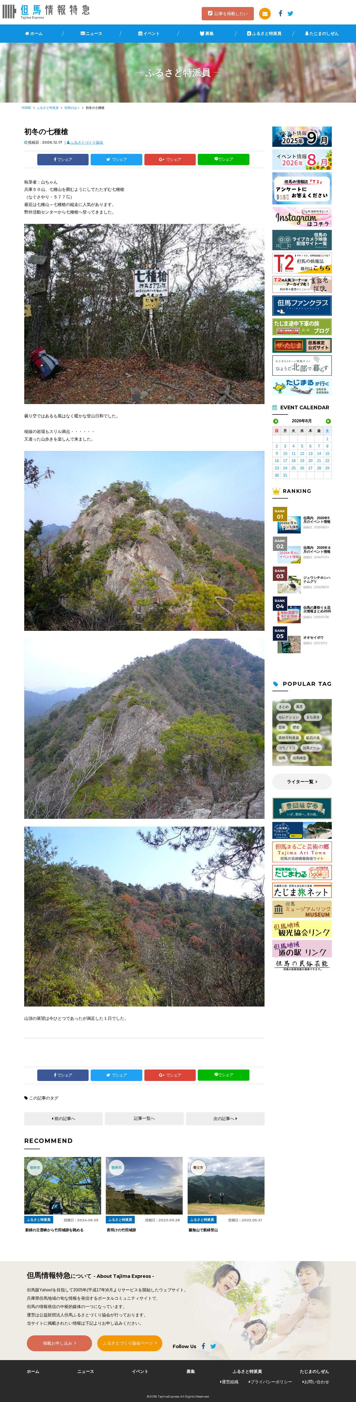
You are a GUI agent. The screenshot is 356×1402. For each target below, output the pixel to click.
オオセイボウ (313, 637)
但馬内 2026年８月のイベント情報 (317, 549)
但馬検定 (299, 758)
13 (310, 453)
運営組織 (230, 1382)
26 (302, 468)
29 (327, 468)
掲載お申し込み (57, 1343)
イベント (151, 33)
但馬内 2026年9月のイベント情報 (316, 520)
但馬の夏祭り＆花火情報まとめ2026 (317, 609)
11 (294, 453)
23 (277, 468)
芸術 (282, 727)
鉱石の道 (313, 738)
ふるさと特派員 (266, 33)
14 (319, 453)
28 (319, 468)
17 (285, 460)
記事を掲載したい (231, 13)
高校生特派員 (289, 738)
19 (302, 460)
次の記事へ (223, 1118)
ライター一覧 (300, 781)
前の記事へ (64, 1118)
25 (293, 468)
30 (277, 475)
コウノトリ (287, 748)
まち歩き (313, 717)
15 (327, 453)
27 (310, 468)
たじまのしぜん (324, 33)
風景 (299, 707)
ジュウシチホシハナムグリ (316, 579)
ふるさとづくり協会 (86, 142)
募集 (209, 33)
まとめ (284, 707)
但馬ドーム (311, 748)
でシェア (64, 159)
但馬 (282, 758)
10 (285, 453)
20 (310, 460)
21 (319, 460)
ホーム (36, 33)
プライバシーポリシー (271, 1382)
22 (327, 460)
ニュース (94, 33)
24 (285, 468)
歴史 (296, 727)
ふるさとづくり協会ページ (128, 1343)
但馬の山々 (72, 108)
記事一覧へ (144, 1118)
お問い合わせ (316, 1382)
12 (302, 453)
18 (293, 460)
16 (277, 460)
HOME (26, 108)
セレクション (289, 717)
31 (285, 475)
